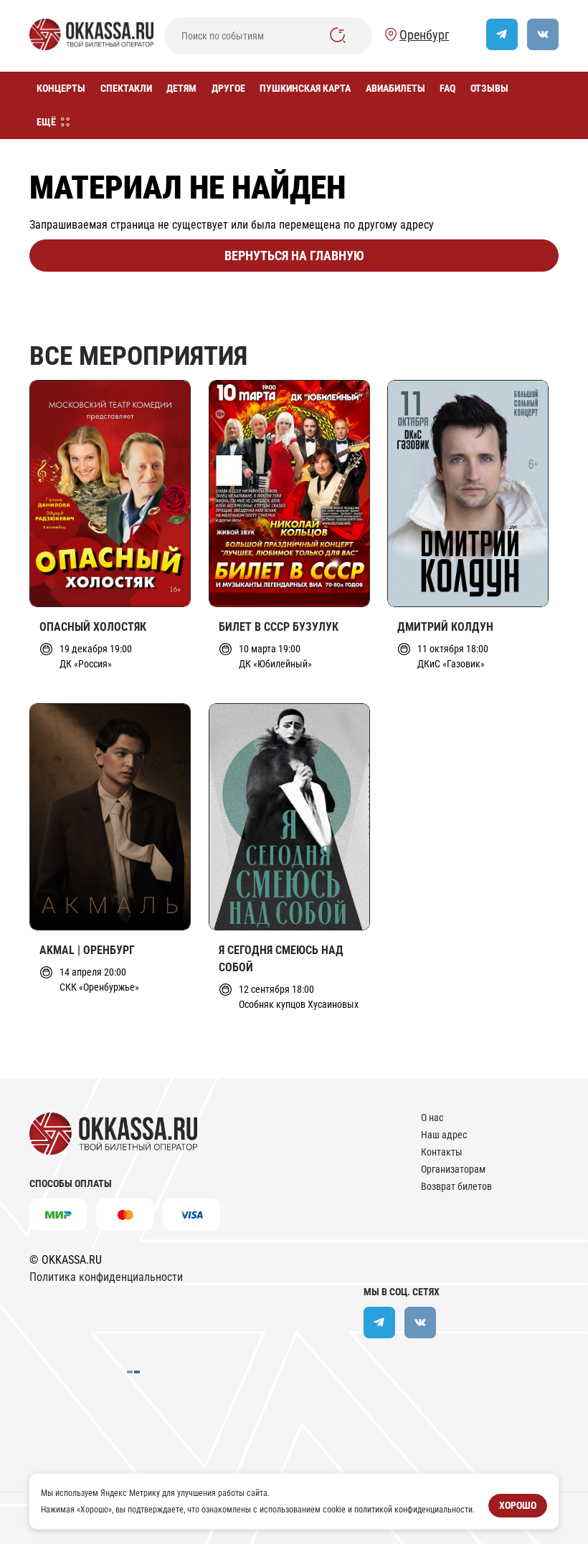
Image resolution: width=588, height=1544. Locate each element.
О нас (432, 1117)
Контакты (442, 1152)
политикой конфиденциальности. (414, 1509)
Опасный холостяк (92, 627)
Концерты (61, 88)
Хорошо (517, 1505)
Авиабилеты (395, 88)
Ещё (46, 122)
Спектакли (126, 88)
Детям (181, 88)
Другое (228, 88)
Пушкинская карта (305, 88)
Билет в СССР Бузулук (278, 627)
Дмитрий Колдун (445, 627)
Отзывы (489, 88)
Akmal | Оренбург (87, 950)
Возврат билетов (456, 1186)
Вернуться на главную (294, 255)
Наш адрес (444, 1135)
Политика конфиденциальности (106, 1277)
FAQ (447, 88)
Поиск (338, 35)
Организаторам (453, 1169)
